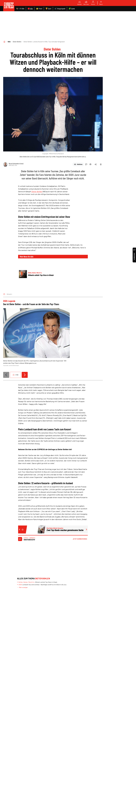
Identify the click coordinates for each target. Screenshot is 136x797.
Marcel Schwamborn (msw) (16, 163)
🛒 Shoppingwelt (60, 8)
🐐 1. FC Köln (20, 8)
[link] (8, 5)
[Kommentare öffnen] (86, 164)
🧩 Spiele (72, 8)
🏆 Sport (48, 8)
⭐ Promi (39, 8)
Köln (9, 42)
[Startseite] (4, 42)
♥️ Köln (30, 8)
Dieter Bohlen (17, 42)
